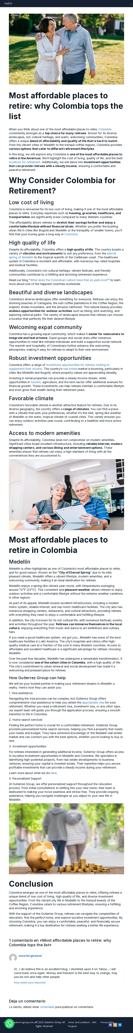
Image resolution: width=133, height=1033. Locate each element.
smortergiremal (30, 955)
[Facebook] (110, 1025)
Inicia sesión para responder (30, 982)
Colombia (105, 129)
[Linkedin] (120, 1025)
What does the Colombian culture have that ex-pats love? (69, 280)
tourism (36, 382)
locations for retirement (24, 162)
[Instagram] (115, 1025)
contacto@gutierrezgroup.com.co (19, 1022)
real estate (70, 368)
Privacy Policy (107, 1022)
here (54, 773)
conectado (47, 1007)
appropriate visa (93, 702)
